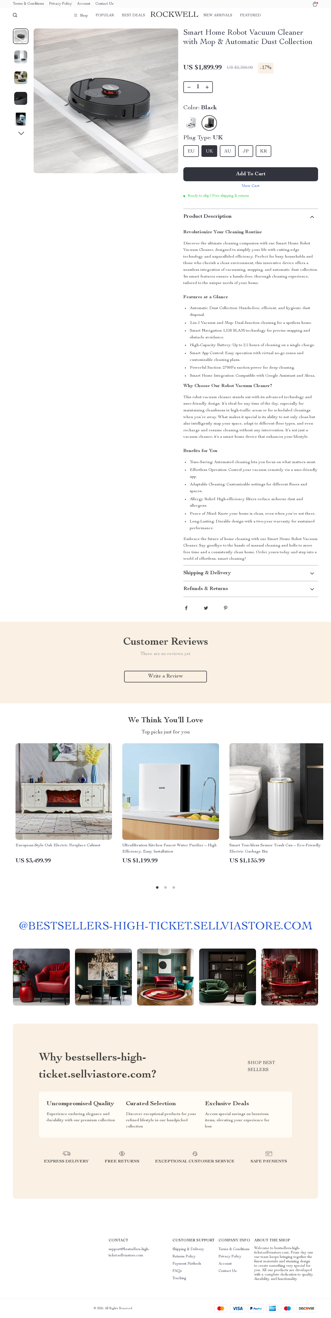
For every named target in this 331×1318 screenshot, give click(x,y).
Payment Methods (186, 1264)
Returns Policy (183, 1256)
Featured (250, 15)
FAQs (177, 1271)
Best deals (133, 15)
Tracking (179, 1278)
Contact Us (104, 4)
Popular (105, 15)
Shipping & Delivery (188, 1249)
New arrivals (218, 15)
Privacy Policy (60, 4)
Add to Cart (251, 174)
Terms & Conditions (28, 4)
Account (83, 4)
